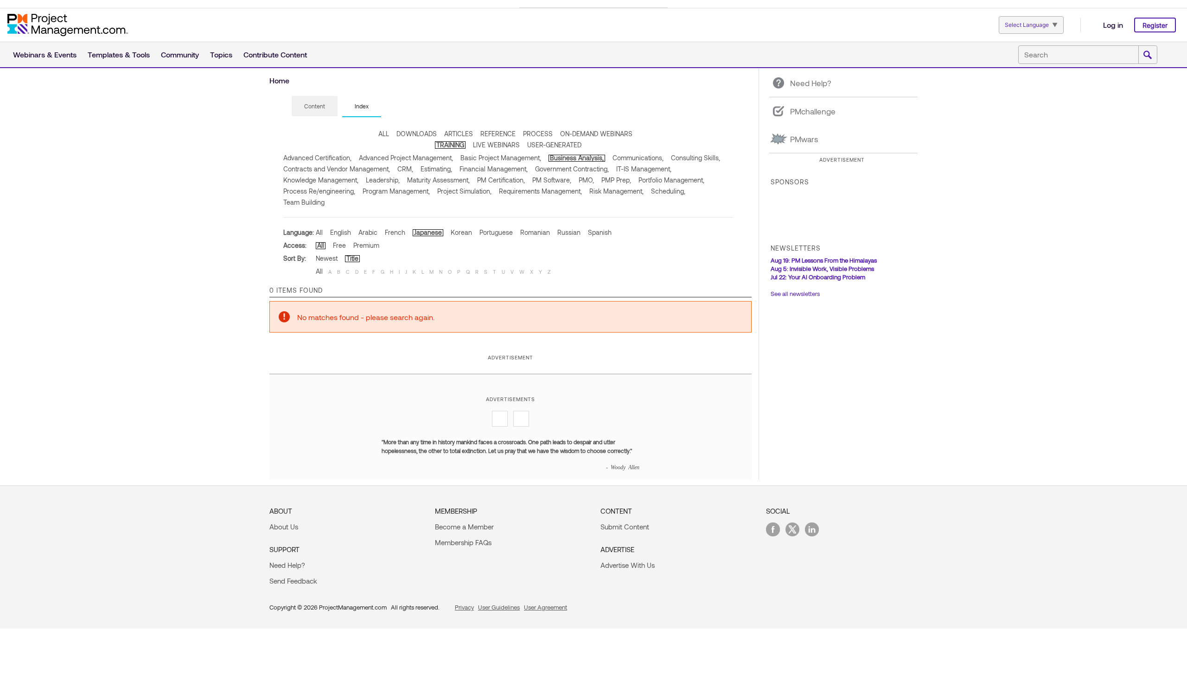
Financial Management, (493, 169)
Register (1155, 25)
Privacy (464, 607)
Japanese (428, 232)
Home (279, 80)
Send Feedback (293, 581)
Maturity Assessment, (438, 180)
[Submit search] (1147, 55)
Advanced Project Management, (406, 158)
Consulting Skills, (695, 158)
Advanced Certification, (317, 158)
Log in (1113, 24)
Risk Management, (616, 191)
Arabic (367, 232)
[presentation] (315, 106)
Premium (366, 245)
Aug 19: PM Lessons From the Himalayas (824, 260)
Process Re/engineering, (319, 191)
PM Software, (551, 180)
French (395, 232)
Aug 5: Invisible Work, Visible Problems (822, 268)
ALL (383, 134)
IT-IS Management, (643, 169)
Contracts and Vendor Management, (336, 169)
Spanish (600, 232)
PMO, (586, 180)
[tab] (315, 106)
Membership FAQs (463, 542)
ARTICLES (458, 134)
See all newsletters (795, 293)
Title (352, 258)
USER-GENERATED (554, 145)
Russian (569, 232)
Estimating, (436, 169)
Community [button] (180, 54)
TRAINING (450, 145)
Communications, (638, 158)
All (319, 232)
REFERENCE (498, 134)
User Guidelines (499, 607)
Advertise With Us (627, 565)
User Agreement (545, 607)
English (340, 232)
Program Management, (396, 191)
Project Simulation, (464, 191)
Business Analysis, (577, 158)
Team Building (304, 202)
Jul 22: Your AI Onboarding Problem (818, 277)
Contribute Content (275, 54)
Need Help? (287, 565)
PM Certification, (501, 180)
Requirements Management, (540, 191)
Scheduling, (668, 191)
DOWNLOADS (416, 134)
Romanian (535, 232)
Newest (327, 258)
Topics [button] (221, 54)
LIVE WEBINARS (496, 145)
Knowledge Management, (320, 180)
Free (339, 245)
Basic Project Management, (500, 158)
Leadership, (383, 180)
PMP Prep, (616, 180)
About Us (283, 526)
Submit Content (624, 526)
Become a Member (464, 526)
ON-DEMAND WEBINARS (596, 134)
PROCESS (538, 134)
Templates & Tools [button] (119, 54)
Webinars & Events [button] (45, 54)
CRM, (405, 169)
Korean (461, 232)
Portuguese (496, 232)
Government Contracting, (572, 169)
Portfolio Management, (671, 180)
